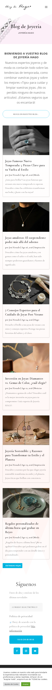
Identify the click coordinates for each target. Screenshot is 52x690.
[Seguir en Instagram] (26, 651)
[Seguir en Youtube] (35, 651)
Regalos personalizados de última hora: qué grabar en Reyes (22, 528)
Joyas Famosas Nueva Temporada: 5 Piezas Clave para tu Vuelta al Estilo (25, 165)
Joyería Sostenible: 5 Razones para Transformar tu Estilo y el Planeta (24, 455)
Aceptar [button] (26, 684)
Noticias (38, 388)
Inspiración (39, 247)
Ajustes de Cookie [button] (11, 684)
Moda (37, 175)
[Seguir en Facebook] (17, 651)
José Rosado (14, 175)
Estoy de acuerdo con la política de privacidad (22, 626)
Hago (36, 319)
